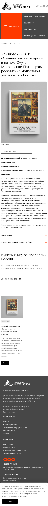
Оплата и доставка (30, 36)
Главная (4, 44)
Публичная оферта (9, 412)
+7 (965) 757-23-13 (10, 464)
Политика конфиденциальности (13, 409)
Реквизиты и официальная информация (16, 407)
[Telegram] (5, 459)
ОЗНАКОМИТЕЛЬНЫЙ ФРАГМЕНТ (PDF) (16, 242)
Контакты (42, 36)
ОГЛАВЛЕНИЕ (6, 236)
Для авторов (8, 444)
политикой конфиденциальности (14, 496)
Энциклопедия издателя (12, 453)
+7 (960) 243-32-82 (10, 475)
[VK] (9, 459)
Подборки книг (39, 16)
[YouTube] (13, 459)
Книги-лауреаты (9, 431)
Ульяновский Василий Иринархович (24, 158)
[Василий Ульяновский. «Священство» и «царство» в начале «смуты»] (12, 307)
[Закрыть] (46, 485)
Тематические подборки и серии (15, 428)
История (17, 44)
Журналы (6, 434)
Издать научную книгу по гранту (15, 450)
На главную (28, 16)
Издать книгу (28, 23)
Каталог (6, 422)
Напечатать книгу (9, 447)
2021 (13, 162)
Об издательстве (30, 29)
